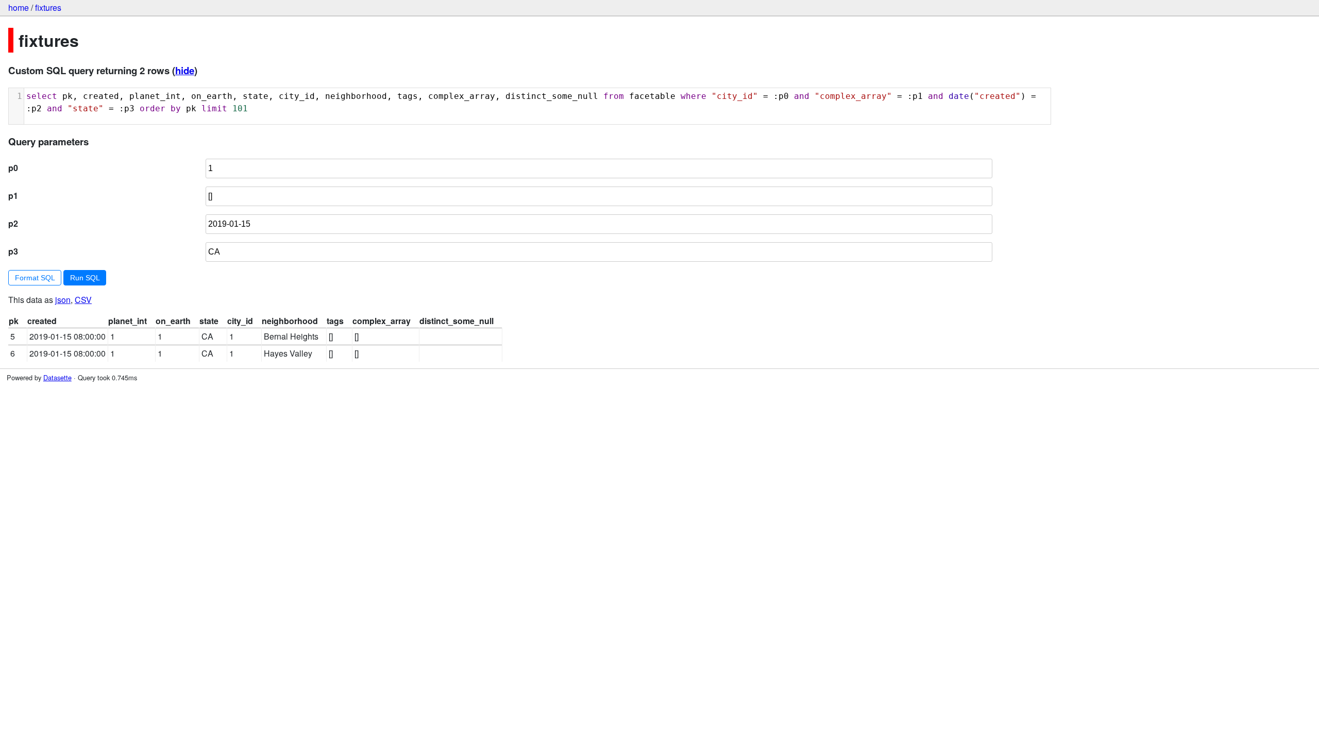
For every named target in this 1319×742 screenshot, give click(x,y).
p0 (13, 168)
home (18, 7)
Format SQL (35, 278)
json (63, 300)
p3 (13, 251)
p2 (13, 223)
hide (184, 70)
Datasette (57, 377)
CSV (83, 300)
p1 (13, 195)
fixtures (48, 7)
